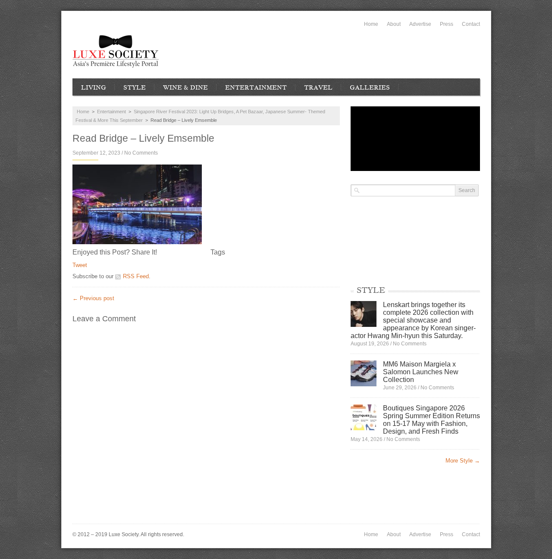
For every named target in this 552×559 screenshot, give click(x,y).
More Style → (462, 460)
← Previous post (93, 298)
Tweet (79, 265)
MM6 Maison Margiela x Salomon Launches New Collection (420, 371)
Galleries (370, 87)
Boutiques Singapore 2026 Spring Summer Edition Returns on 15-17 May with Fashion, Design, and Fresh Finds (431, 419)
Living (93, 87)
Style (134, 87)
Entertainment (256, 87)
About (394, 24)
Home (371, 24)
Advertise (420, 24)
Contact (471, 24)
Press (446, 24)
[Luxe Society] (115, 51)
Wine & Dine (185, 87)
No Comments (141, 153)
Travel (318, 87)
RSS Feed (136, 276)
